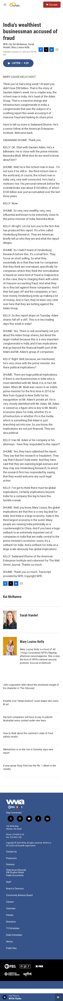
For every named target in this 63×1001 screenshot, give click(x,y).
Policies (9, 915)
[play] (5, 997)
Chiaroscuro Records (16, 870)
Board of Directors (15, 889)
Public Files (11, 948)
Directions (11, 922)
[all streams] (59, 997)
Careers (10, 902)
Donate (53, 4)
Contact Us (11, 852)
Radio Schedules (14, 935)
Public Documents (15, 875)
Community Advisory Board (19, 895)
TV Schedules (12, 928)
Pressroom (11, 858)
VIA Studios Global (15, 872)
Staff (8, 882)
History (9, 941)
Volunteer (11, 908)
